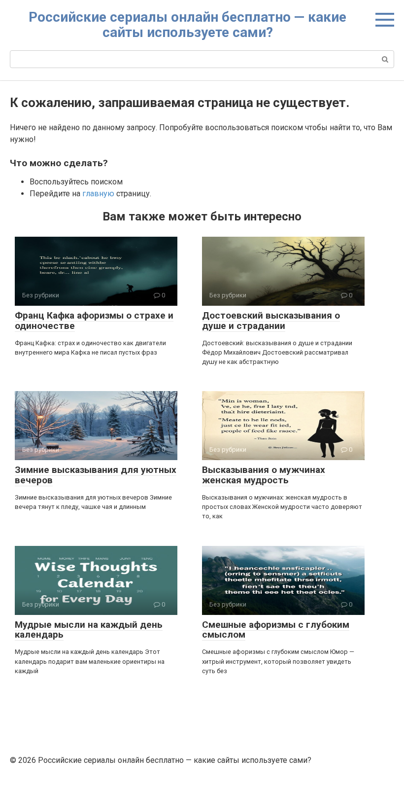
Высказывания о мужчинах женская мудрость (263, 475)
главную (98, 193)
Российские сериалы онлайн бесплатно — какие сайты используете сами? (187, 24)
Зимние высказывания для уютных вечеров (95, 475)
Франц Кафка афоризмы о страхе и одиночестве (94, 320)
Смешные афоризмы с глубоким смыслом (275, 630)
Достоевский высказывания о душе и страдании (271, 320)
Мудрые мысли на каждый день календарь (89, 630)
